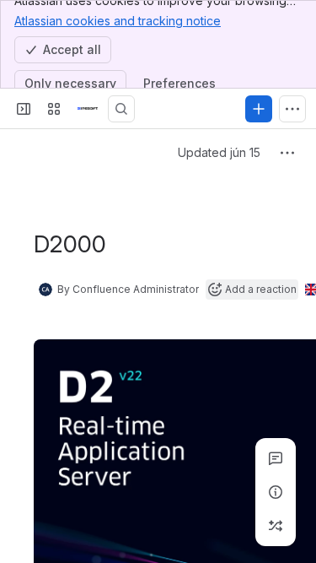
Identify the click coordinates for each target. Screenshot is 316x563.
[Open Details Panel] (275, 492)
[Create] (258, 108)
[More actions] (287, 152)
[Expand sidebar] (23, 108)
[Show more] (292, 108)
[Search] (121, 108)
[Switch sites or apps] (53, 108)
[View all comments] (275, 458)
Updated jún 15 (219, 152)
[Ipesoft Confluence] (87, 108)
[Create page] (275, 525)
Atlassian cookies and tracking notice (117, 21)
